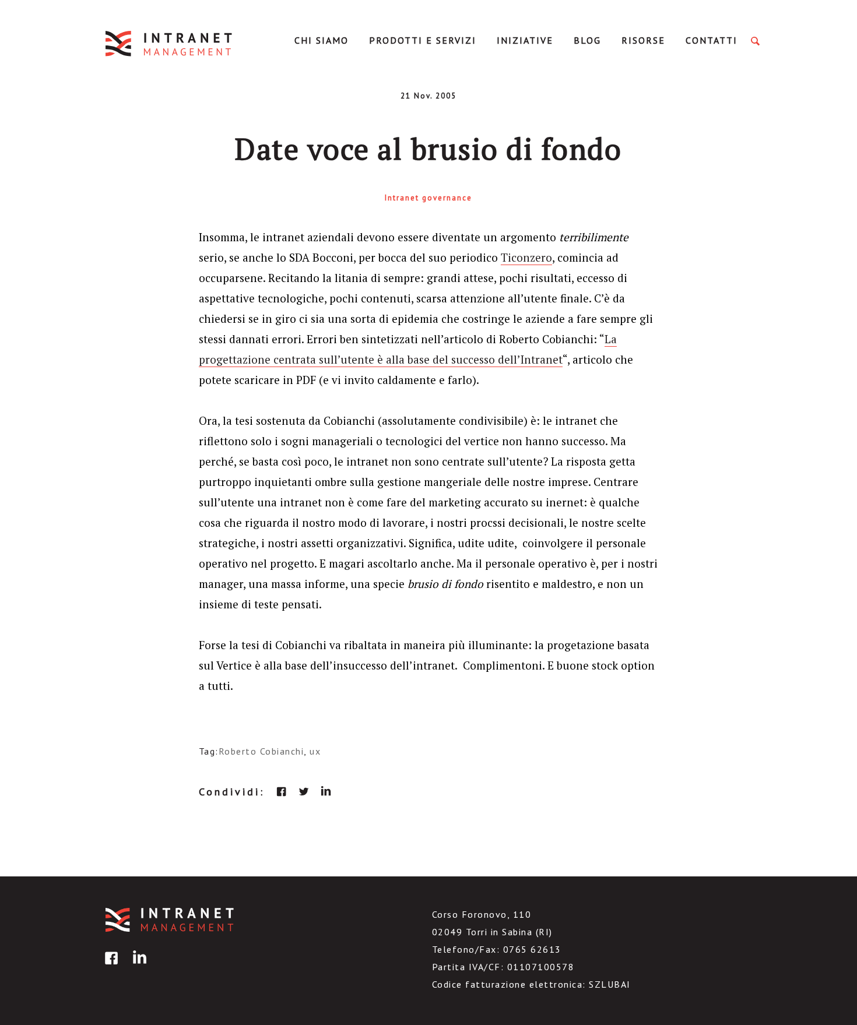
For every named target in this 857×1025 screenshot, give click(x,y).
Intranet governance (428, 198)
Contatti (711, 40)
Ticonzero (526, 257)
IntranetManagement (170, 43)
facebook (281, 791)
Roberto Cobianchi (261, 751)
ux (315, 751)
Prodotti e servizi (422, 40)
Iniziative (525, 40)
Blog (587, 40)
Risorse (643, 40)
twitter (303, 791)
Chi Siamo (321, 40)
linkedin (326, 791)
